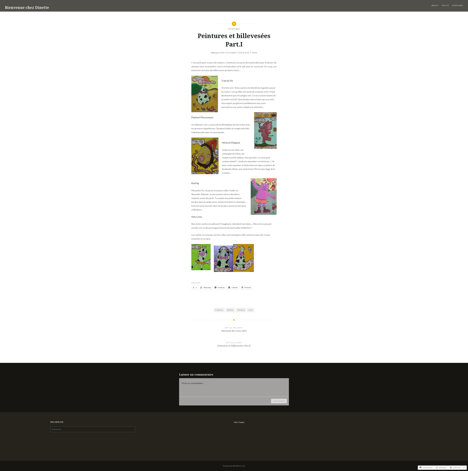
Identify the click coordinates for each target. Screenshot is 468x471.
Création (219, 310)
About (435, 5)
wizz (251, 310)
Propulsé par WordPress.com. (234, 466)
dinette (230, 310)
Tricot (445, 5)
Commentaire (279, 401)
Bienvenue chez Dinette (27, 7)
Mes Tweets (239, 422)
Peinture (241, 310)
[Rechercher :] (92, 429)
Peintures (457, 5)
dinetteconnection (230, 53)
